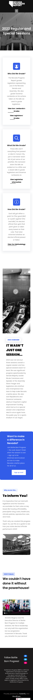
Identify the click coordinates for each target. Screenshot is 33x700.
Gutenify (22, 694)
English (20, 699)
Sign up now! (18, 472)
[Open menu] (16, 10)
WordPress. (16, 696)
